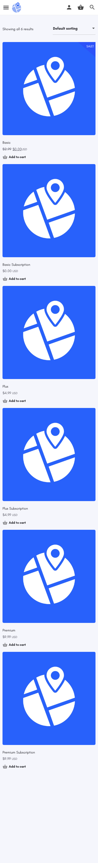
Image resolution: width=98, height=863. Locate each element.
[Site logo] (17, 8)
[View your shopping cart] (80, 7)
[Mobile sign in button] (69, 7)
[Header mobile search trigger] (92, 7)
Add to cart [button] (17, 157)
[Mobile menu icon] (6, 8)
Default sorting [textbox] (65, 28)
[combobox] (74, 29)
